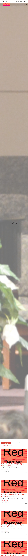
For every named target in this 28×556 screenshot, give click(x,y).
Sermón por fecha (5, 443)
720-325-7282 (19, 1)
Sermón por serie (16, 443)
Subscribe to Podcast (7, 445)
